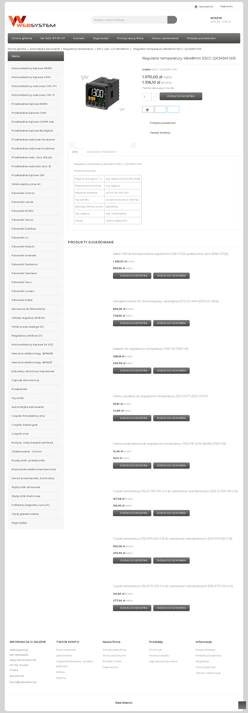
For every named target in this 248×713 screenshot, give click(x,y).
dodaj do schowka (171, 275)
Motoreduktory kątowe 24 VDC (33, 344)
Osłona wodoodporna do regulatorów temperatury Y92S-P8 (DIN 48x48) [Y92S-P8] (169, 443)
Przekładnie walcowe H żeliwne (33, 148)
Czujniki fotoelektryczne (28, 415)
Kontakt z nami (112, 661)
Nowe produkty (159, 655)
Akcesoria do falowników (29, 308)
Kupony (61, 677)
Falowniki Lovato (23, 291)
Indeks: (147, 69)
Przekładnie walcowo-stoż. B (31, 166)
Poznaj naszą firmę (130, 38)
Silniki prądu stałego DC (28, 326)
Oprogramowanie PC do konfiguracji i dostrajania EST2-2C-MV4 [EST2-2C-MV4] (166, 301)
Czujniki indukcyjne (25, 424)
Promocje (155, 649)
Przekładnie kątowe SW (28, 175)
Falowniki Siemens (24, 273)
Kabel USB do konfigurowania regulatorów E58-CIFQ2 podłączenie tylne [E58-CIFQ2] (170, 254)
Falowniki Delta (22, 299)
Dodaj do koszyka (181, 96)
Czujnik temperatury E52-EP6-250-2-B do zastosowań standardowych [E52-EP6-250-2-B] (172, 538)
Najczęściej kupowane (163, 661)
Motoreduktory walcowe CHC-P (33, 94)
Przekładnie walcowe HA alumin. (34, 139)
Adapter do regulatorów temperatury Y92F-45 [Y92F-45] (150, 348)
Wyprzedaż (101, 38)
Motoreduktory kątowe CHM (31, 77)
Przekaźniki (19, 389)
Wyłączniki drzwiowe (26, 487)
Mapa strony (110, 667)
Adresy (60, 671)
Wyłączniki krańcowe (26, 496)
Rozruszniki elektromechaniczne (34, 469)
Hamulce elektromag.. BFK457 (32, 362)
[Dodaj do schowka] (148, 109)
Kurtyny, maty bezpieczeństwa (32, 442)
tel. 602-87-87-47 (52, 38)
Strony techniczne (114, 655)
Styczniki (18, 398)
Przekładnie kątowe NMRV (30, 103)
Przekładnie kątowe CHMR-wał (33, 121)
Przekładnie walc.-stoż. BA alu (32, 157)
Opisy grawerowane (25, 513)
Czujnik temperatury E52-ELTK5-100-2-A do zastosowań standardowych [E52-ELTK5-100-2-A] (175, 491)
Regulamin (202, 661)
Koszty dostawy (205, 649)
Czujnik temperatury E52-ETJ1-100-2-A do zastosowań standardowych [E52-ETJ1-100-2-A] (173, 586)
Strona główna (22, 38)
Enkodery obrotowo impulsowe (33, 371)
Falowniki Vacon (23, 219)
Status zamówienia (165, 38)
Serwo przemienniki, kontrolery (33, 478)
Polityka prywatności (201, 38)
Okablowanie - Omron (27, 451)
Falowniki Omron (23, 193)
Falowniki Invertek (24, 255)
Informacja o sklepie (28, 642)
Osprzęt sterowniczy (25, 380)
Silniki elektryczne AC (26, 184)
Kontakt (79, 38)
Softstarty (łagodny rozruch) (30, 504)
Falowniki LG (20, 237)
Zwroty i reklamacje (208, 672)
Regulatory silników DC (27, 335)
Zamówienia (64, 655)
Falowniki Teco (22, 282)
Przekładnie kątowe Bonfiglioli (32, 130)
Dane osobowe (66, 649)
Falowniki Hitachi (23, 246)
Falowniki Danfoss (24, 228)
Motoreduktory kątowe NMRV (32, 68)
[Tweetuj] (173, 109)
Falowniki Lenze (22, 201)
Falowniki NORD (23, 210)
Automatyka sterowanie (28, 406)
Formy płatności (206, 667)
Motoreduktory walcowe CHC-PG (34, 86)
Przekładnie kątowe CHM (29, 112)
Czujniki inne (20, 433)
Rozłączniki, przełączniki (28, 460)
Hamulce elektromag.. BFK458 (32, 353)
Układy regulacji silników (28, 317)
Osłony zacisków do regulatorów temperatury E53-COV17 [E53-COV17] (160, 396)
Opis (75, 151)
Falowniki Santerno (25, 264)
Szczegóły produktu (101, 151)
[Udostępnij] (160, 109)
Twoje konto (67, 642)
